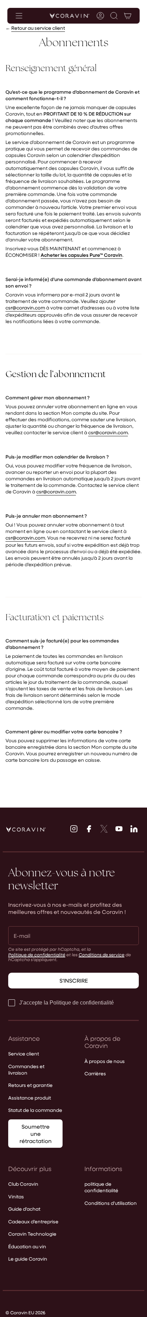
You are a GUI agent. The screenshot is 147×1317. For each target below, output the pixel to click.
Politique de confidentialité (36, 954)
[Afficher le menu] (19, 16)
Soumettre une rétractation (35, 1133)
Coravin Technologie (32, 1233)
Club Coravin (23, 1184)
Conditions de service (101, 954)
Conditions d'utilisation (110, 1203)
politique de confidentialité (101, 1187)
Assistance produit (29, 1097)
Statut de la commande (35, 1110)
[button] (114, 16)
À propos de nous (104, 1061)
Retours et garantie (30, 1085)
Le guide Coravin (27, 1258)
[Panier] (128, 16)
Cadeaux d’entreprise (33, 1221)
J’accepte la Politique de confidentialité (66, 1003)
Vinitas (16, 1196)
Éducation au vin (27, 1246)
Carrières (95, 1073)
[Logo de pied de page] (25, 829)
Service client (23, 1053)
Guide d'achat (24, 1209)
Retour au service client (38, 28)
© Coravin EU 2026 (25, 1312)
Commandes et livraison (26, 1069)
